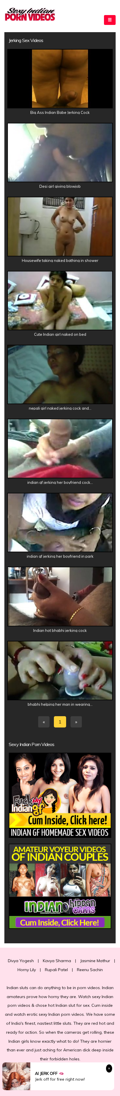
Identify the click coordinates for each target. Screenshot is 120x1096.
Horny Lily (26, 969)
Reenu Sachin (90, 969)
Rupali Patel (56, 969)
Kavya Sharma (57, 960)
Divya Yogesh (21, 960)
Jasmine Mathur (95, 960)
